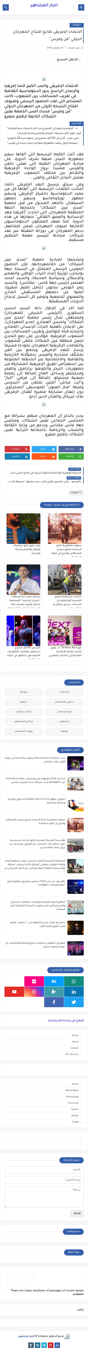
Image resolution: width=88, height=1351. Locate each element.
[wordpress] (37, 1345)
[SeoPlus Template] (67, 1336)
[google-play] (54, 992)
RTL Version (72, 1054)
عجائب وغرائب (24, 712)
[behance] (54, 981)
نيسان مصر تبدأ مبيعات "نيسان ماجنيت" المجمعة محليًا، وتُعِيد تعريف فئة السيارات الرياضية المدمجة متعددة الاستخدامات (24, 604)
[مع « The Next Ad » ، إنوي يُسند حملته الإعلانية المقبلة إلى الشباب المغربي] (65, 631)
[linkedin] (74, 992)
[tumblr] (31, 1345)
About (75, 1042)
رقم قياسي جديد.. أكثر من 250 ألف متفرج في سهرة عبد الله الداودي (44, 138)
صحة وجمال (64, 712)
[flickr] (34, 981)
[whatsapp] (74, 981)
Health (75, 1116)
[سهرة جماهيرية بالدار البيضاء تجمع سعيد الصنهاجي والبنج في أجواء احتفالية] (65, 528)
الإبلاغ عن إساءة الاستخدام (66, 1020)
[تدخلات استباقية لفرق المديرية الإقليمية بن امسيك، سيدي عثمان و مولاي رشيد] (65, 579)
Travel (75, 1122)
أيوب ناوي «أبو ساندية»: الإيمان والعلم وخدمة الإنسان (49, 133)
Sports (75, 1109)
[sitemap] (57, 1345)
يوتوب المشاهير (24, 731)
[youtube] (14, 992)
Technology (72, 1097)
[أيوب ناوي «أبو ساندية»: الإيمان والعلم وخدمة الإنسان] (23, 528)
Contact (74, 1048)
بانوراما (77, 25)
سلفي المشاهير (64, 702)
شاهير (23, 702)
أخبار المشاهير (44, 5)
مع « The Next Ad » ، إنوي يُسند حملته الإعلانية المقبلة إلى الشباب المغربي (65, 651)
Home (75, 1035)
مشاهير (64, 721)
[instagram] (34, 992)
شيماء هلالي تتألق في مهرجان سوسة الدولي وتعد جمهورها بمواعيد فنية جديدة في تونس (44, 143)
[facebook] (54, 1002)
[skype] (14, 981)
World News (72, 1090)
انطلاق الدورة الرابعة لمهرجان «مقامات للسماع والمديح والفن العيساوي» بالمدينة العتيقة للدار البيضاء (38, 906)
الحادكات (64, 692)
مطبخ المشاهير (24, 721)
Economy (73, 1103)
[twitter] (74, 1002)
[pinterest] (50, 1345)
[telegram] (44, 1345)
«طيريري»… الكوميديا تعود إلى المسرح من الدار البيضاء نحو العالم (44, 128)
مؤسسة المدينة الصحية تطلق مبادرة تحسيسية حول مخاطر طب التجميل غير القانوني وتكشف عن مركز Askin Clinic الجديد (37, 844)
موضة (64, 731)
